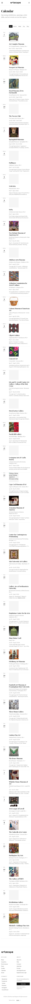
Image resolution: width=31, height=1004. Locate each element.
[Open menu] (2, 2)
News (2, 959)
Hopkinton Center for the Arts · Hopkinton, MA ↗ (16, 616)
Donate (18, 968)
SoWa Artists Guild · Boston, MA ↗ (17, 212)
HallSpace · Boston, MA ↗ (15, 165)
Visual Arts (3, 962)
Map (28, 26)
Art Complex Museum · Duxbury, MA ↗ (18, 46)
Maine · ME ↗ (12, 640)
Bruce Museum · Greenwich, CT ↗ (17, 760)
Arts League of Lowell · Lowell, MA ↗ (17, 811)
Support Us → (20, 988)
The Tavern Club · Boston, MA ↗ (16, 118)
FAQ (18, 962)
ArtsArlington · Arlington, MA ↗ (16, 287)
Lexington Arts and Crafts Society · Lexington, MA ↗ (17, 462)
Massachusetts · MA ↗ (14, 188)
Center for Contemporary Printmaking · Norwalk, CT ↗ (19, 539)
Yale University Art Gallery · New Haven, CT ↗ (19, 564)
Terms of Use (12, 1000)
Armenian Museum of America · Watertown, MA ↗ (16, 512)
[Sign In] (29, 2)
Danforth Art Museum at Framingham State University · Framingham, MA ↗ (18, 689)
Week (19, 26)
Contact (19, 964)
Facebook (4, 981)
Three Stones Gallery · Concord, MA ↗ (18, 714)
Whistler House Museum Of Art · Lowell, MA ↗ (19, 786)
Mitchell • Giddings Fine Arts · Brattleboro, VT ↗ (19, 928)
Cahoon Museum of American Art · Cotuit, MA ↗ (19, 313)
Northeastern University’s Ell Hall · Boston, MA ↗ (19, 591)
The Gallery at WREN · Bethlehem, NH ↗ (18, 881)
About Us (19, 959)
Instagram (4, 987)
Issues (2, 972)
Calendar (3, 970)
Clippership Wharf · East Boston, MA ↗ (18, 337)
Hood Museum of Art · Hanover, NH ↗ (18, 95)
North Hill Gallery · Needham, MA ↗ (17, 436)
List (11, 26)
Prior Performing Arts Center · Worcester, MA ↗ (19, 389)
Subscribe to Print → (21, 987)
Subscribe (23, 984)
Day (24, 26)
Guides (3, 968)
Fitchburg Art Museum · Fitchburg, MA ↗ (18, 663)
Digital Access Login (21, 972)
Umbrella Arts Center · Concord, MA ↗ (18, 834)
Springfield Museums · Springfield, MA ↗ (18, 141)
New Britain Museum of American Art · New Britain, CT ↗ (19, 238)
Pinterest (4, 985)
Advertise (19, 966)
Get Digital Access (21, 970)
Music (2, 966)
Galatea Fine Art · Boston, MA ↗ (16, 737)
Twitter (3, 983)
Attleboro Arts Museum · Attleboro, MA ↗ (19, 262)
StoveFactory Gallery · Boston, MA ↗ (18, 413)
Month (15, 26)
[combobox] (19, 1000)
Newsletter (4, 979)
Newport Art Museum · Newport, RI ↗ (18, 69)
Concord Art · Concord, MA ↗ (16, 361)
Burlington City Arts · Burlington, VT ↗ (18, 857)
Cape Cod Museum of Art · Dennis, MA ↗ (18, 486)
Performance (4, 964)
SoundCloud (5, 989)
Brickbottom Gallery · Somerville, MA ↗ (18, 904)
